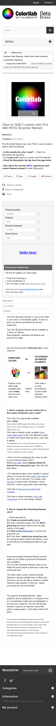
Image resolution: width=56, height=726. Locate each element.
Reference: (7, 135)
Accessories (8, 306)
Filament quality (13, 210)
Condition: (7, 139)
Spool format (11, 234)
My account (9, 707)
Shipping (7, 311)
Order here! (28, 252)
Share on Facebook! (14, 189)
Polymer (9, 218)
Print (9, 194)
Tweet (9, 176)
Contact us (48, 2)
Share (20, 176)
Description (8, 301)
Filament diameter (14, 226)
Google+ (33, 176)
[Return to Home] (5, 53)
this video (17, 463)
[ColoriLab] (28, 13)
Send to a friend (14, 185)
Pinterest (47, 176)
